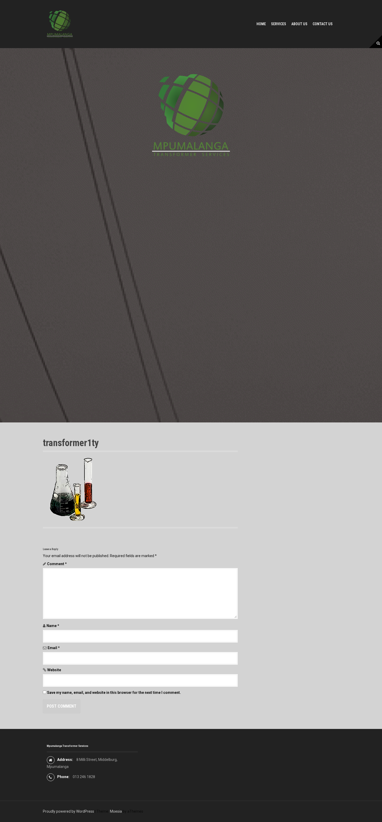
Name (53, 626)
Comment (57, 564)
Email (54, 648)
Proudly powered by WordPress (68, 811)
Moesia (116, 811)
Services (278, 24)
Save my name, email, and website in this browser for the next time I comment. (114, 692)
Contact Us (323, 24)
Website (54, 670)
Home (261, 24)
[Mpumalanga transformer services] (60, 24)
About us (299, 24)
